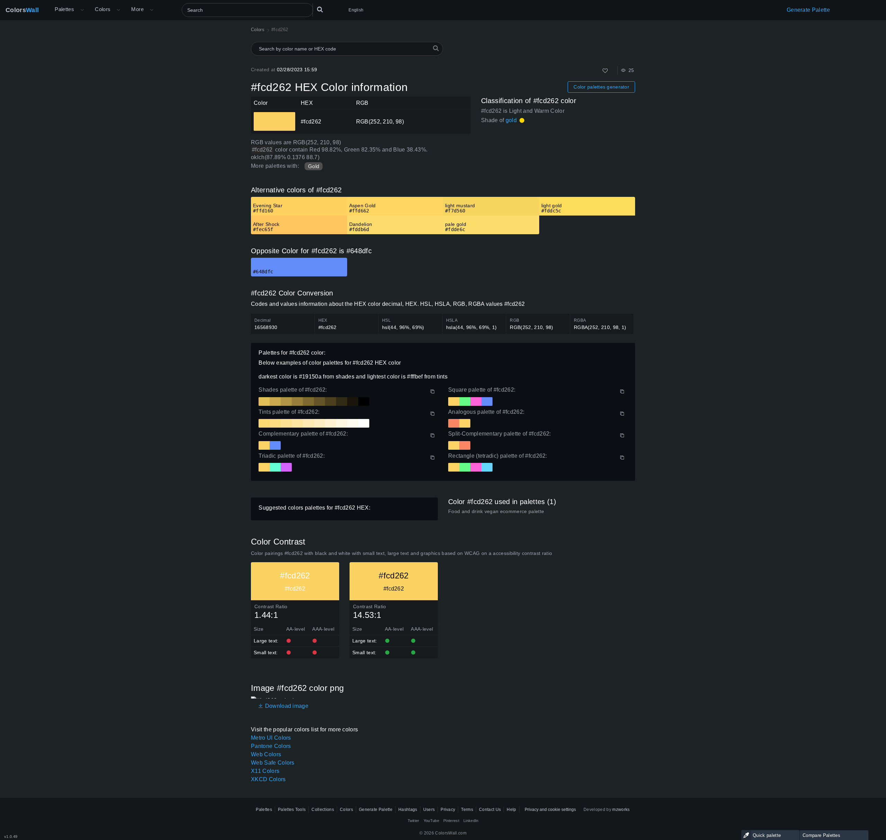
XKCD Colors (268, 779)
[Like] (605, 70)
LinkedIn (471, 821)
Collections (322, 809)
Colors (22, 10)
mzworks (621, 809)
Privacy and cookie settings (550, 809)
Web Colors (266, 754)
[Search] (320, 10)
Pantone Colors (271, 746)
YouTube (431, 821)
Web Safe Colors (273, 763)
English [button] (356, 10)
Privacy (448, 809)
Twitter (413, 821)
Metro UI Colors (271, 738)
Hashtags (407, 809)
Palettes (64, 9)
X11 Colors (265, 771)
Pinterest (451, 821)
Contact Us (490, 809)
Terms (467, 809)
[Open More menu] (82, 10)
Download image (285, 706)
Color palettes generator (601, 87)
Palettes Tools (292, 809)
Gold (313, 166)
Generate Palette (808, 10)
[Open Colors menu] (118, 10)
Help (511, 809)
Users (429, 809)
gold (511, 120)
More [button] (137, 9)
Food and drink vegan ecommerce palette (496, 511)
